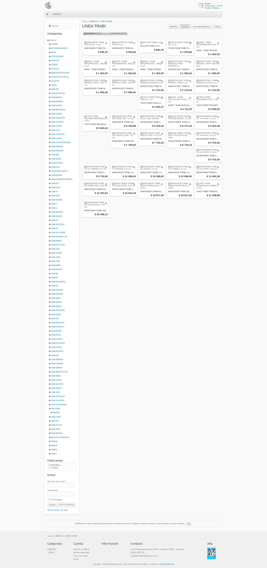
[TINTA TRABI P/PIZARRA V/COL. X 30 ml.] (218, 98)
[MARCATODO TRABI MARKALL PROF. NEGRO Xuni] (218, 62)
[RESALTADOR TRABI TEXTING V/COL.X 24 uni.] (134, 184)
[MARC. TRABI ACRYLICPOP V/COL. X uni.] (190, 98)
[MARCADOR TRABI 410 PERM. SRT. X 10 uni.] (106, 184)
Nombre (173, 26)
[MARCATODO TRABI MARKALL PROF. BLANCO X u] (190, 62)
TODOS (54, 468)
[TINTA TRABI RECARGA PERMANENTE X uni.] (106, 117)
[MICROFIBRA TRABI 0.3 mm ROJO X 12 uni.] (218, 150)
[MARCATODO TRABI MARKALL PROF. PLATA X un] (134, 81)
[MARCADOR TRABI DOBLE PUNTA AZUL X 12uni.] (162, 184)
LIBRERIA (56, 14)
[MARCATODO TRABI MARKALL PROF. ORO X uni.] (106, 81)
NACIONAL (55, 465)
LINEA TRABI (106, 21)
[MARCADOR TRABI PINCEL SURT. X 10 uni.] (162, 134)
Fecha (217, 26)
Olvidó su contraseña (66, 504)
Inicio (84, 21)
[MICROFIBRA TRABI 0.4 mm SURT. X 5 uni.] (218, 117)
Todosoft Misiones (167, 564)
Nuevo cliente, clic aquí (57, 510)
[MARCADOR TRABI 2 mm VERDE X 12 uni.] (190, 167)
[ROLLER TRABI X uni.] (162, 43)
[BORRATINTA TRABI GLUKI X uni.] (134, 43)
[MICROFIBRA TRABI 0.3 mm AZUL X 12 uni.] (218, 134)
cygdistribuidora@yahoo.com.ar (144, 556)
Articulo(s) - (213, 4)
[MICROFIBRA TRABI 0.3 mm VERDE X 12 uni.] (106, 167)
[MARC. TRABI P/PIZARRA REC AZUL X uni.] (218, 43)
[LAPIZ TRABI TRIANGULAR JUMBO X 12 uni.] (218, 184)
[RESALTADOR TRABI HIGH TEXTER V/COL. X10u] (190, 134)
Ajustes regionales (81, 552)
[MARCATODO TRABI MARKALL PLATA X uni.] (218, 81)
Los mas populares (201, 26)
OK (188, 523)
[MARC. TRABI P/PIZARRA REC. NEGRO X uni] (106, 62)
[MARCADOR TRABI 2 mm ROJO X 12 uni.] (162, 167)
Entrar (52, 505)
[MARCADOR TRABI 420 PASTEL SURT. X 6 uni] (134, 134)
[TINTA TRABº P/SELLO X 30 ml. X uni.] (162, 98)
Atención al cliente (81, 549)
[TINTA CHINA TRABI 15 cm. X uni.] (190, 43)
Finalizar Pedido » (213, 8)
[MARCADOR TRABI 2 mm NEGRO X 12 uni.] (134, 167)
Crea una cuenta (80, 556)
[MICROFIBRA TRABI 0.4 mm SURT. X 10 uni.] (218, 167)
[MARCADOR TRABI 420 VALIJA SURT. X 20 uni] (106, 203)
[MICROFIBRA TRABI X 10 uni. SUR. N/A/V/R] (162, 117)
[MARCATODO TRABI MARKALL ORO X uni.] (190, 81)
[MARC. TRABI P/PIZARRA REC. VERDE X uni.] (162, 62)
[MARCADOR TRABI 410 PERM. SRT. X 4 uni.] (134, 117)
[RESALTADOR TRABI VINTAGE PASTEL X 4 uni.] (190, 117)
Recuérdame (56, 499)
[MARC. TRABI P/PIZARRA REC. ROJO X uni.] (134, 62)
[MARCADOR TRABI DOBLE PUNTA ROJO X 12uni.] (190, 184)
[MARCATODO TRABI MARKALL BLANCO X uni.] (162, 81)
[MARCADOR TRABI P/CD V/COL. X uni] (106, 43)
